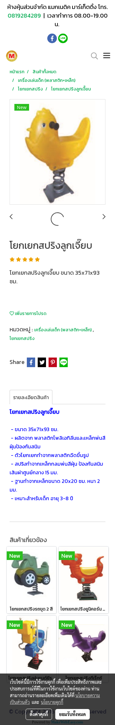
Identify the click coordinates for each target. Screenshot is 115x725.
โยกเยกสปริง (22, 338)
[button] (92, 55)
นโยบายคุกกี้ (52, 702)
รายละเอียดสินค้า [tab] (31, 397)
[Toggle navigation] (107, 56)
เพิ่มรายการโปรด (30, 313)
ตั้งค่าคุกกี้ (39, 714)
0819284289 (25, 15)
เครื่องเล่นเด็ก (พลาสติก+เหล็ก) (63, 330)
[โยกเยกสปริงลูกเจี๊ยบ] (57, 152)
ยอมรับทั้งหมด (72, 714)
